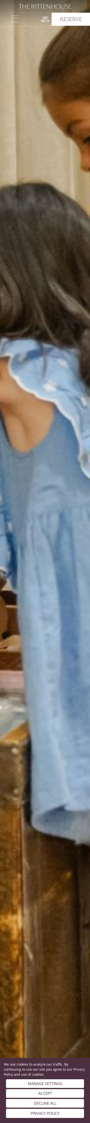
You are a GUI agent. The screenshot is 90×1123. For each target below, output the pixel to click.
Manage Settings (45, 1083)
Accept (45, 1093)
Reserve (71, 19)
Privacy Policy (45, 1113)
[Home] (45, 6)
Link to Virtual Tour (45, 19)
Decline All (45, 1103)
